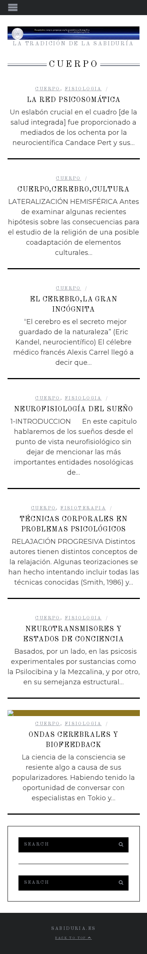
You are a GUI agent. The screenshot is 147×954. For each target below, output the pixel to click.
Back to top (71, 938)
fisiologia (83, 89)
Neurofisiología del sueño (73, 409)
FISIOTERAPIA (83, 508)
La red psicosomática (74, 100)
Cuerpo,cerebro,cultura (73, 189)
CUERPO (47, 89)
